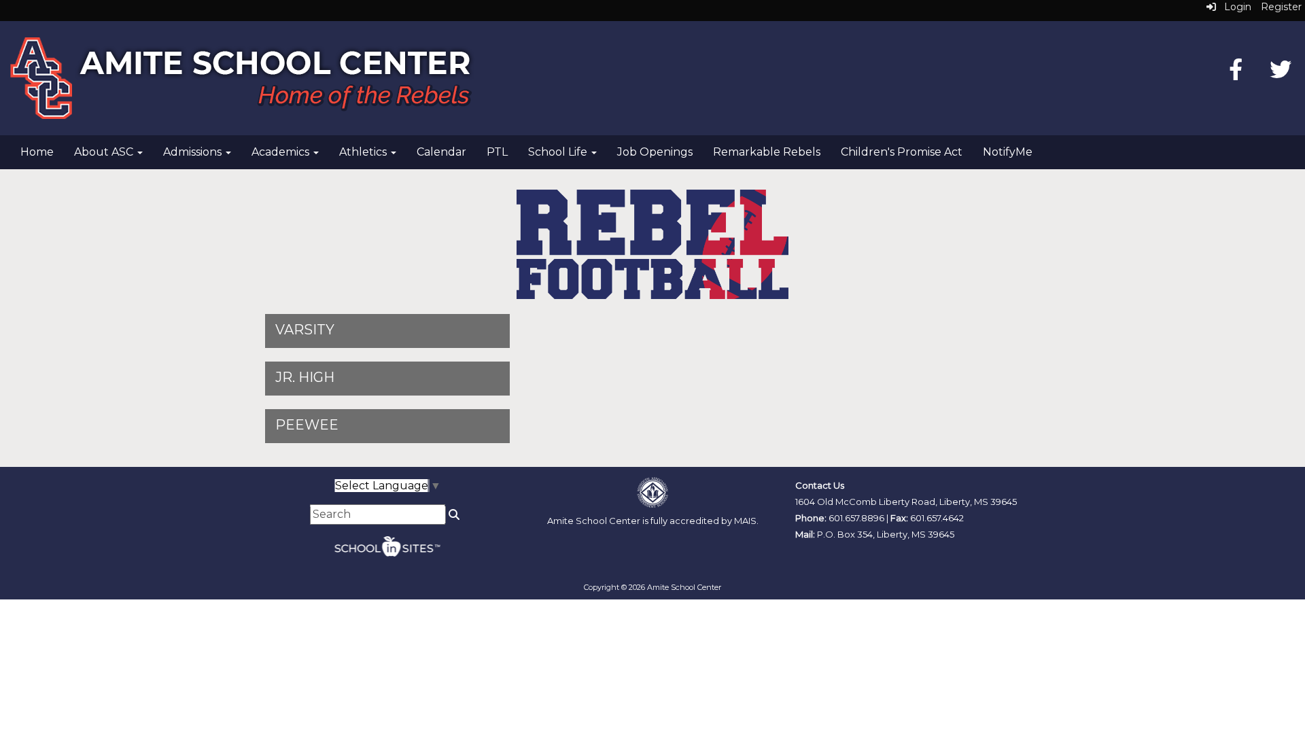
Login (1233, 7)
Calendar (441, 151)
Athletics (364, 151)
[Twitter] (1280, 73)
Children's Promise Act (901, 151)
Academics (281, 151)
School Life (559, 151)
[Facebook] (1235, 73)
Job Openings (655, 151)
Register (1281, 7)
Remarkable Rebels (766, 151)
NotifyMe (1007, 151)
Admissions (193, 151)
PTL (497, 151)
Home (37, 151)
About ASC (105, 151)
